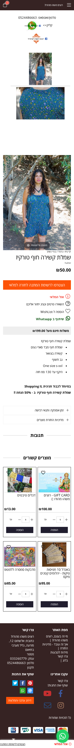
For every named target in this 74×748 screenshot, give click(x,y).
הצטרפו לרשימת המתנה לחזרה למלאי (37, 284)
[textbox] (20, 649)
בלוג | (64, 660)
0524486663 (16, 663)
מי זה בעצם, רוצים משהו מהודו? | (57, 638)
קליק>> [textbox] (47, 25)
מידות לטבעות (59, 652)
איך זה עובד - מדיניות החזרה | (55, 646)
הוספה (54, 530)
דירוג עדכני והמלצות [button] (19, 700)
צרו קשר (63, 656)
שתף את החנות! (58, 685)
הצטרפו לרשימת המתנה (12, 744)
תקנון (30, 667)
